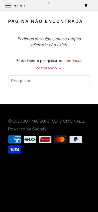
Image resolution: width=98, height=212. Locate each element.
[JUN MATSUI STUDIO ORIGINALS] (49, 5)
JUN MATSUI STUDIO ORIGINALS (53, 120)
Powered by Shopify (27, 128)
